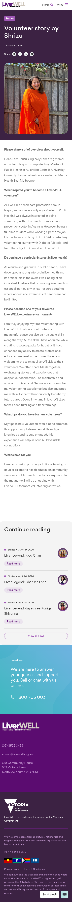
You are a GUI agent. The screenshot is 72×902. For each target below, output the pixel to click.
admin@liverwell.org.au (17, 754)
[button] (62, 5)
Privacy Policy (11, 869)
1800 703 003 (31, 698)
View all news (36, 636)
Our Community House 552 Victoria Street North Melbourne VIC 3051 (20, 768)
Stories (10, 19)
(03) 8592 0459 (12, 745)
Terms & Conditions (34, 869)
